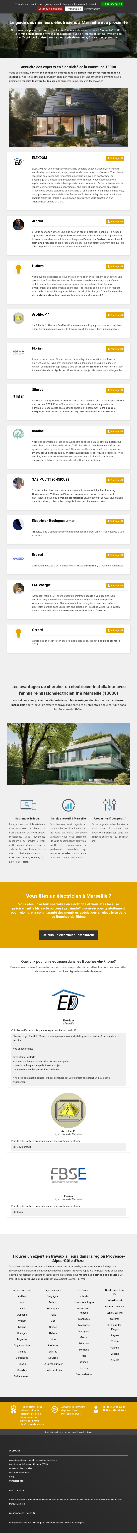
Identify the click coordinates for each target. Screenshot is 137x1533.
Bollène (22, 1327)
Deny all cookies (51, 8)
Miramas (84, 1343)
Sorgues (114, 1335)
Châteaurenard (22, 1376)
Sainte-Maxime (84, 1374)
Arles (22, 1308)
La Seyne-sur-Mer (53, 1364)
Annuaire (13, 1460)
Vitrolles (114, 1360)
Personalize (74, 8)
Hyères (53, 1333)
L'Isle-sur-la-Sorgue (84, 1302)
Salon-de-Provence (115, 1306)
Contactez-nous (17, 1481)
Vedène (115, 1354)
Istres (53, 1339)
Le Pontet (84, 1296)
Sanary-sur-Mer (114, 1312)
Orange (84, 1362)
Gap (53, 1321)
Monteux (84, 1349)
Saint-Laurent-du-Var (114, 1292)
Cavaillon (22, 1370)
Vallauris (114, 1347)
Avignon (22, 1321)
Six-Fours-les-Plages (114, 1327)
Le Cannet (84, 1290)
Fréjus (53, 1314)
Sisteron (114, 1319)
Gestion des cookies (19, 1472)
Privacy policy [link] (92, 8)
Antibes (22, 1296)
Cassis (22, 1364)
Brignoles (22, 1339)
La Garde (53, 1357)
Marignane (84, 1325)
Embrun (53, 1302)
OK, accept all (113, 4)
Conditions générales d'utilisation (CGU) (28, 1464)
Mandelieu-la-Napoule (84, 1310)
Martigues (84, 1331)
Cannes (22, 1351)
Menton (84, 1337)
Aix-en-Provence (22, 1290)
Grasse (53, 1327)
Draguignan (53, 1296)
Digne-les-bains (53, 1290)
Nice (84, 1355)
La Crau (53, 1351)
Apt (22, 1302)
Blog (11, 1476)
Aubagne (22, 1314)
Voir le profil (116, 158)
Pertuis (84, 1368)
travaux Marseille (17, 1504)
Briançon (22, 1333)
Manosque (84, 1319)
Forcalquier (53, 1308)
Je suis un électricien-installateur (68, 935)
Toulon (115, 1341)
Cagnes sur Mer (22, 1345)
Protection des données (20, 1468)
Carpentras (22, 1357)
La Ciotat (53, 1345)
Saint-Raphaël (114, 1300)
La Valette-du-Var (53, 1370)
